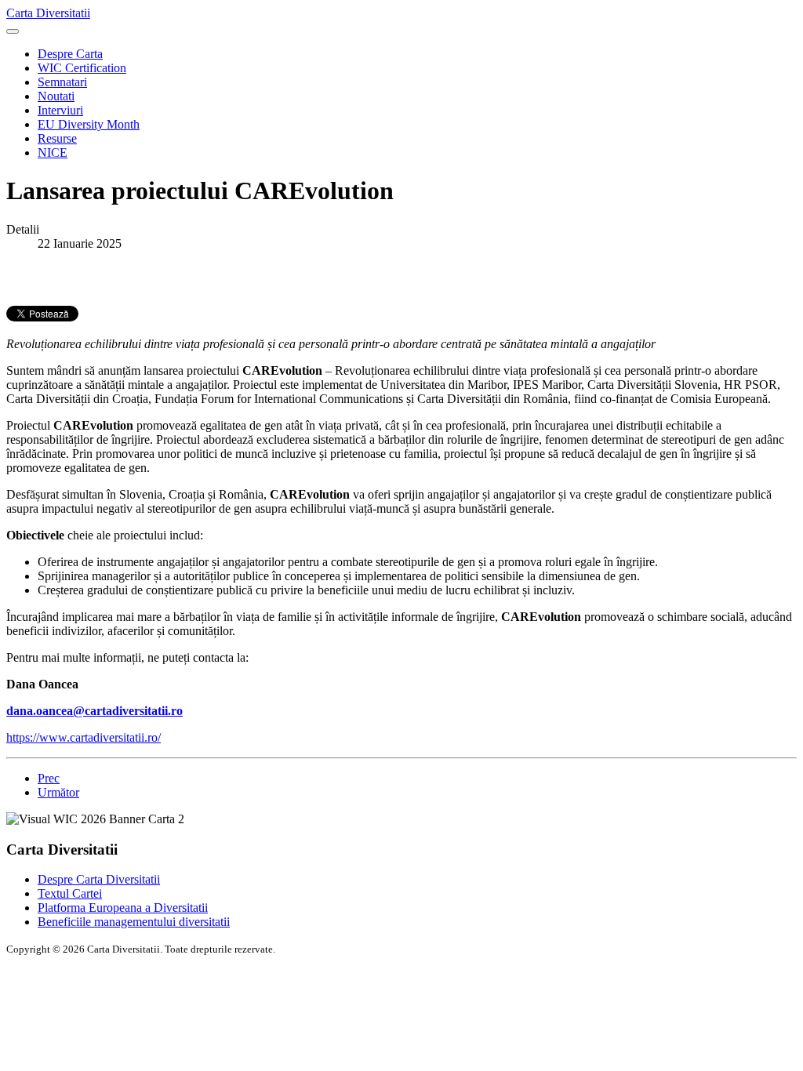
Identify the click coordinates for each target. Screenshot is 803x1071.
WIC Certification (82, 67)
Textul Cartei (70, 893)
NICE (52, 152)
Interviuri (60, 110)
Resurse (57, 138)
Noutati (56, 96)
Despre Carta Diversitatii (99, 879)
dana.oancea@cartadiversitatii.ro (94, 710)
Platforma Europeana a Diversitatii (123, 907)
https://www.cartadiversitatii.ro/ (83, 737)
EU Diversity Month (89, 124)
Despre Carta (70, 53)
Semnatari (62, 82)
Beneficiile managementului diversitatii (134, 921)
